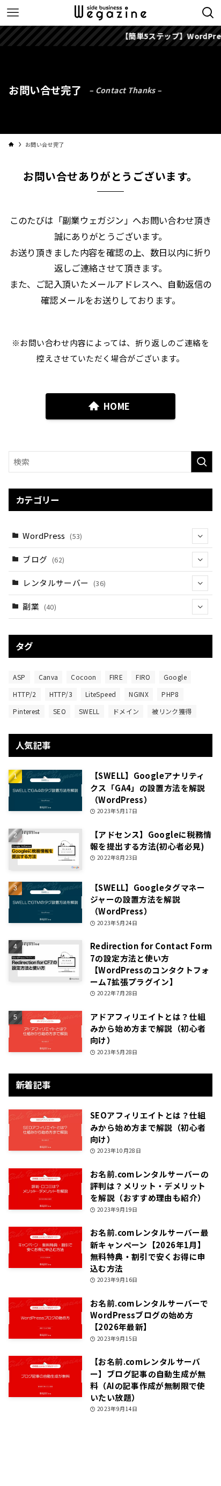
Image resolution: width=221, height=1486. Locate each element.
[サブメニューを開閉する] (200, 536)
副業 (39, 606)
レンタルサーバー (64, 582)
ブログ (43, 559)
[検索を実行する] (201, 461)
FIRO (143, 676)
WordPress (52, 535)
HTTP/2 (24, 694)
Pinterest (26, 711)
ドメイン (126, 711)
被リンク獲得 (171, 711)
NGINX (139, 694)
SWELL (89, 711)
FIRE (116, 676)
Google (175, 676)
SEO (59, 711)
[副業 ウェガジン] (111, 13)
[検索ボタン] (208, 13)
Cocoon (83, 676)
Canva (48, 676)
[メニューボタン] (13, 13)
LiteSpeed (100, 694)
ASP (19, 676)
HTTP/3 (60, 694)
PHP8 (170, 694)
